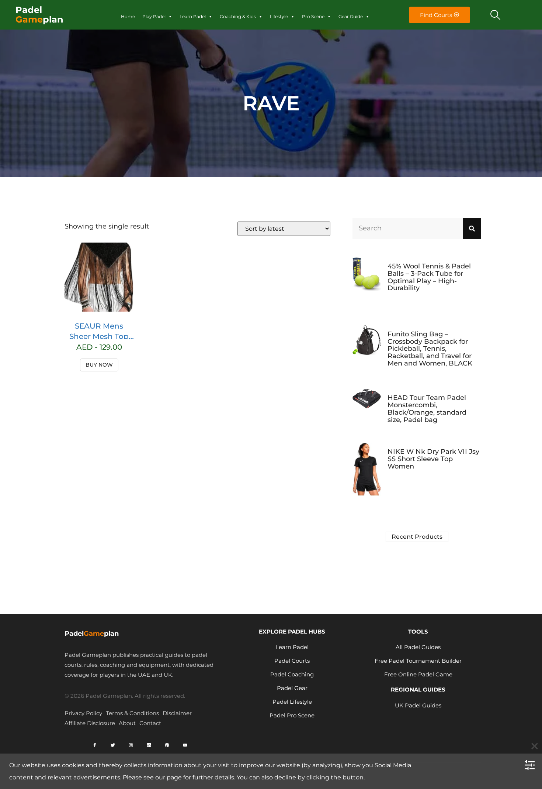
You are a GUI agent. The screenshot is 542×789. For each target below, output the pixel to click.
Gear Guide (350, 16)
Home (128, 16)
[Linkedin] (149, 745)
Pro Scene (313, 16)
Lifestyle (279, 16)
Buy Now (99, 364)
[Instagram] (131, 745)
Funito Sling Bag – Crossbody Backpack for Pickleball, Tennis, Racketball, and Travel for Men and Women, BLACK (430, 348)
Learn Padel (193, 16)
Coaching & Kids (238, 16)
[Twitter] (113, 745)
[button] (495, 15)
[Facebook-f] (95, 745)
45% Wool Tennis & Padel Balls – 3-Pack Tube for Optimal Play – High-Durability (429, 277)
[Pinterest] (167, 745)
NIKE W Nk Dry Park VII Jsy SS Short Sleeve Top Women (433, 458)
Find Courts (436, 14)
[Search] (472, 228)
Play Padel (154, 16)
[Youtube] (185, 745)
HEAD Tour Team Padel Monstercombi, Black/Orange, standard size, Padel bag (427, 408)
